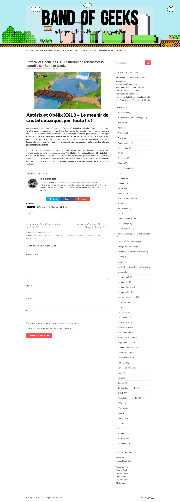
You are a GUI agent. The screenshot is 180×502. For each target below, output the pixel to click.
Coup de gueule (124, 168)
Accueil (29, 50)
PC (119, 307)
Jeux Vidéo (122, 224)
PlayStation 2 (123, 317)
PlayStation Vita (124, 343)
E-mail (29, 298)
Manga (121, 262)
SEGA (120, 373)
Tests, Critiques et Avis (127, 398)
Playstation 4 (123, 327)
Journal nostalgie (125, 229)
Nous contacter (106, 50)
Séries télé (122, 378)
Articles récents (42, 173)
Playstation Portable (126, 337)
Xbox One (122, 444)
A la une (121, 123)
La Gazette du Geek (123, 461)
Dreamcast (122, 178)
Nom (29, 286)
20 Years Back (124, 113)
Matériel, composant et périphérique (133, 267)
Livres (120, 257)
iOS (119, 214)
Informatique (123, 209)
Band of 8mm (123, 148)
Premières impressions (127, 348)
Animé (120, 138)
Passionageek (121, 467)
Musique (121, 272)
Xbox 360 (122, 438)
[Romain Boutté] (33, 188)
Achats (121, 128)
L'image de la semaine (127, 247)
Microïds (97, 235)
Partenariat (122, 302)
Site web (30, 311)
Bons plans (122, 158)
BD (119, 153)
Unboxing (122, 423)
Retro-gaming (124, 363)
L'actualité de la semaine (128, 242)
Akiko (117, 87)
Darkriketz (119, 458)
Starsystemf (120, 477)
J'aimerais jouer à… (125, 219)
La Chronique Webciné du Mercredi (132, 252)
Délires (121, 173)
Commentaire (32, 254)
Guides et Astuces (125, 198)
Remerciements (43, 232)
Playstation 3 (123, 322)
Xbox (120, 433)
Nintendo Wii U (124, 292)
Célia (84, 235)
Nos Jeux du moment (126, 297)
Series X (121, 383)
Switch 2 (121, 393)
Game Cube (122, 188)
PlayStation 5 (123, 332)
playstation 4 (31, 238)
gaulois (90, 235)
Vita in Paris (120, 483)
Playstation (122, 312)
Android (121, 133)
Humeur (121, 203)
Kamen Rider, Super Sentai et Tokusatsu (134, 234)
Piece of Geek (121, 470)
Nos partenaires (70, 50)
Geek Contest (123, 193)
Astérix (41, 235)
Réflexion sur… (124, 353)
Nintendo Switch (125, 287)
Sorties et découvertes (127, 388)
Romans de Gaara (125, 368)
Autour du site (123, 143)
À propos (31, 173)
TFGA (120, 403)
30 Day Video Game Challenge (130, 118)
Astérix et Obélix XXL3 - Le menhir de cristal (63, 235)
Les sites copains (88, 50)
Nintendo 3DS (123, 277)
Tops (120, 413)
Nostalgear (122, 50)
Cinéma (121, 163)
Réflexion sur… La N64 (134, 87)
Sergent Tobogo (122, 473)
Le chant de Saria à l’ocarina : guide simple (132, 97)
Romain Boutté (39, 69)
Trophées (122, 418)
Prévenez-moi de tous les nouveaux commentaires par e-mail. (54, 323)
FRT (152, 498)
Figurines (121, 183)
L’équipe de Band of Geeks (47, 50)
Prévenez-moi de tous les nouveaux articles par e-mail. (51, 329)
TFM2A (121, 408)
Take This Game (122, 480)
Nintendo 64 (123, 282)
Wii (119, 428)
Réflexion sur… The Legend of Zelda (135, 100)
